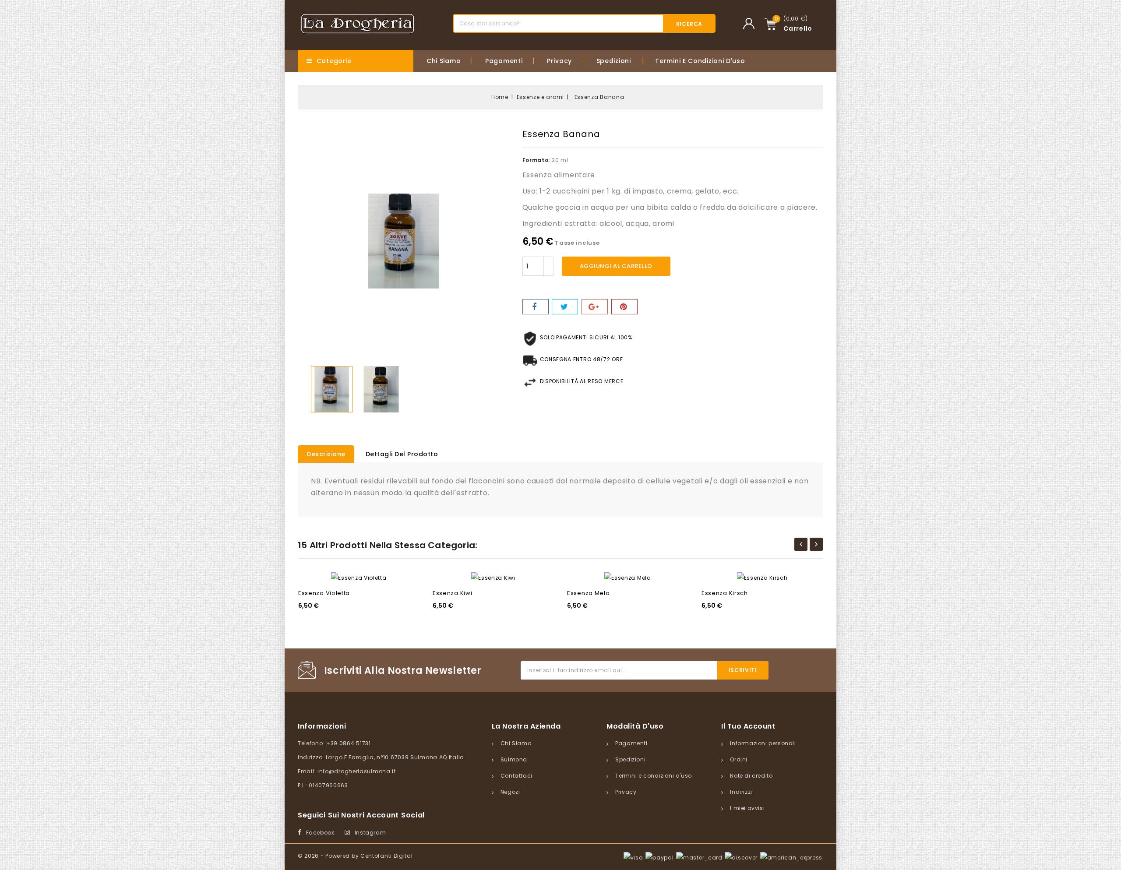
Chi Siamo (444, 60)
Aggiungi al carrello (616, 266)
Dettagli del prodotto (402, 454)
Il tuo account (748, 726)
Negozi (510, 792)
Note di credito (751, 775)
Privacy (559, 60)
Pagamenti (503, 60)
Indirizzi (741, 792)
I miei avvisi (747, 808)
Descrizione (326, 454)
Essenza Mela (588, 593)
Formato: (536, 160)
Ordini (738, 759)
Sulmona (514, 759)
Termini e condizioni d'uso (700, 60)
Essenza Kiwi (452, 593)
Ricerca (689, 24)
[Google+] (594, 306)
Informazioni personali (763, 743)
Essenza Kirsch (725, 593)
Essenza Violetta (324, 593)
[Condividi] (535, 306)
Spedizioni (613, 60)
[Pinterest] (624, 306)
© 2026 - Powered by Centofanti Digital (355, 855)
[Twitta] (565, 306)
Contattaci (516, 775)
